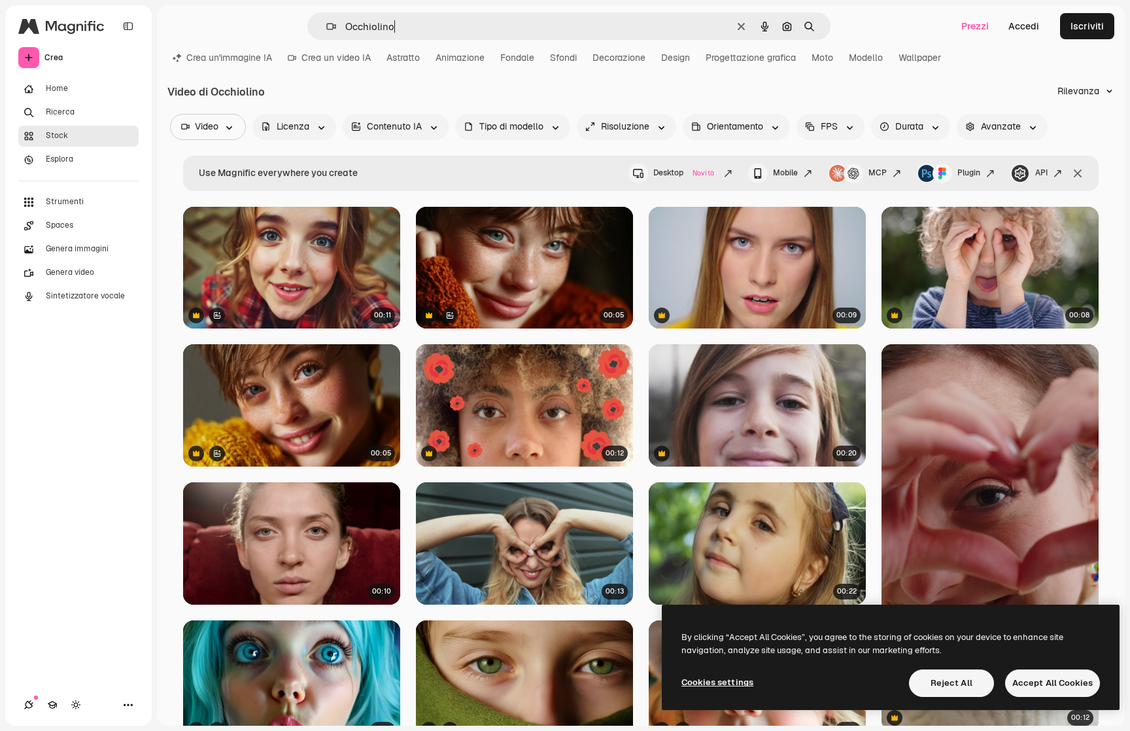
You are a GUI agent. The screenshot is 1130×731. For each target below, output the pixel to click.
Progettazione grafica (751, 57)
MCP (877, 173)
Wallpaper (920, 57)
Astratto (403, 57)
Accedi (1023, 26)
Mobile (785, 173)
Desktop (683, 173)
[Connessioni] (28, 704)
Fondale (517, 57)
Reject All (951, 682)
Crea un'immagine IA (229, 57)
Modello (866, 57)
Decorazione (618, 57)
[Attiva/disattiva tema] (75, 704)
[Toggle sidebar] (128, 26)
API (1041, 173)
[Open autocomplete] (326, 26)
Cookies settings (717, 682)
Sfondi (563, 57)
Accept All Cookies (1052, 682)
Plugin (968, 173)
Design (675, 57)
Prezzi (975, 26)
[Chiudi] (1077, 173)
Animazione (460, 57)
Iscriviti (1087, 26)
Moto (822, 57)
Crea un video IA (336, 57)
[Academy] (52, 704)
